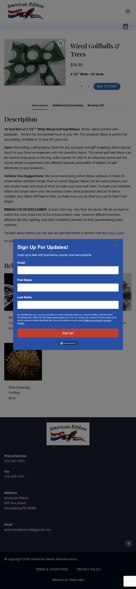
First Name (24, 280)
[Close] (115, 243)
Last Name (24, 297)
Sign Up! (68, 333)
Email (21, 262)
